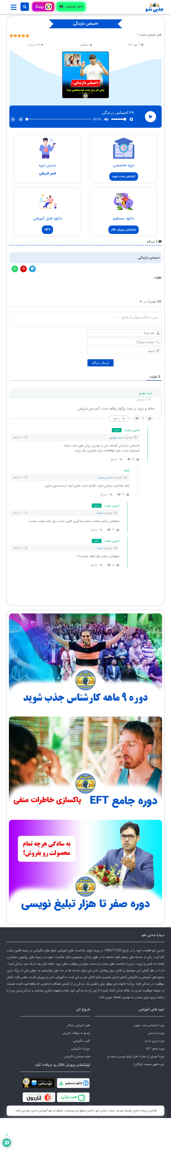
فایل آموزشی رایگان (78, 1025)
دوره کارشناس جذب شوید (149, 1025)
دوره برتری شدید (154, 1041)
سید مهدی (116, 437)
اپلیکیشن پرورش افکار (123, 229)
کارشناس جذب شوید (123, 176)
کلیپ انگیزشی (81, 1041)
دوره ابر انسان (156, 1033)
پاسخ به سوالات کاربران (76, 1033)
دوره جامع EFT (155, 1048)
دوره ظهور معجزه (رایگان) (149, 1064)
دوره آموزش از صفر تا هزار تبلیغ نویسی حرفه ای (135, 1056)
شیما (99, 513)
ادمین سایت (105, 477)
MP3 (47, 229)
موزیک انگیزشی (80, 1048)
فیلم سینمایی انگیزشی (77, 1056)
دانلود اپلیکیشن (73, 6)
